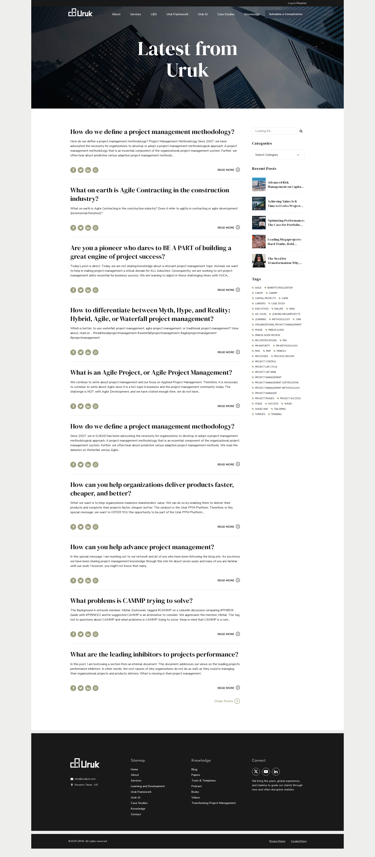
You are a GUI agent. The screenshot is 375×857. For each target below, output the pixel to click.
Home (134, 769)
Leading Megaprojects (286, 314)
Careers (260, 303)
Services (135, 14)
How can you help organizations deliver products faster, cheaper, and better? (152, 489)
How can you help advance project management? (142, 546)
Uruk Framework (177, 14)
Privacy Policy (277, 841)
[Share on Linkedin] (88, 170)
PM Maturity (262, 345)
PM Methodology (287, 345)
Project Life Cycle (266, 366)
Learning (260, 319)
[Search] (301, 131)
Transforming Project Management (213, 803)
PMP (268, 351)
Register (302, 3)
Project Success (290, 398)
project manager (266, 393)
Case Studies (226, 14)
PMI (285, 340)
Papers (195, 775)
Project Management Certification (276, 382)
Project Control (265, 361)
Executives (262, 308)
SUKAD (288, 403)
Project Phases (264, 398)
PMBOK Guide (276, 330)
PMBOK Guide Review (267, 335)
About (116, 14)
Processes (261, 356)
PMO (257, 351)
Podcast (196, 786)
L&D (154, 14)
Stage (258, 403)
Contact (136, 814)
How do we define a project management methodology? (152, 131)
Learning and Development (148, 786)
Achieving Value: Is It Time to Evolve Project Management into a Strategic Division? (284, 207)
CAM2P (259, 293)
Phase (258, 330)
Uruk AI (203, 14)
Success (273, 403)
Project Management (268, 377)
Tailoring (280, 409)
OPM (298, 319)
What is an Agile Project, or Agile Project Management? (151, 372)
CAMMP (273, 293)
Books (195, 792)
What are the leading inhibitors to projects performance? (154, 654)
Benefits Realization (280, 287)
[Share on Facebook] (73, 170)
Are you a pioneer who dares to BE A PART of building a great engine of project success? (150, 252)
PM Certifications (266, 340)
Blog (194, 769)
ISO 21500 (260, 314)
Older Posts (223, 701)
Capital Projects (265, 298)
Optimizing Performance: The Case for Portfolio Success (286, 224)
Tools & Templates (203, 780)
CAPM (285, 298)
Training (276, 414)
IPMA (292, 308)
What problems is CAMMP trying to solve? (131, 600)
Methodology (281, 319)
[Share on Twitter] (81, 170)
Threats (260, 414)
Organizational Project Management (278, 324)
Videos (195, 797)
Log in (291, 3)
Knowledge (252, 14)
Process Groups (284, 356)
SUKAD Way (261, 409)
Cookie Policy (299, 841)
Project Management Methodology (277, 388)
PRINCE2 (281, 351)
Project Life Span (265, 372)
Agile (258, 287)
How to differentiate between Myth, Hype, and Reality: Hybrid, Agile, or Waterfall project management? (150, 314)
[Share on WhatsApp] (95, 170)
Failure (278, 308)
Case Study (278, 303)
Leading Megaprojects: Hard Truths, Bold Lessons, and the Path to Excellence (285, 246)
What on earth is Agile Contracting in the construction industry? (149, 194)
